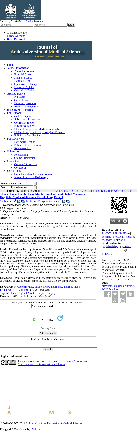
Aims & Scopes (23, 77)
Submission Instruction (27, 119)
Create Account (16, 35)
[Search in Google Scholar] (18, 202)
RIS (115, 233)
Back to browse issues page (116, 190)
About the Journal (24, 71)
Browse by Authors (25, 103)
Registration (21, 154)
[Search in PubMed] (23, 202)
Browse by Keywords (26, 106)
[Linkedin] (130, 294)
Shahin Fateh (7, 201)
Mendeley (112, 246)
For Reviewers (15, 138)
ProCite (117, 236)
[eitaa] (123, 300)
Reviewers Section (24, 141)
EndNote (124, 233)
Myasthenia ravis (23, 286)
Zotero (127, 246)
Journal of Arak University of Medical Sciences (55, 423)
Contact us (13, 161)
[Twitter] (115, 294)
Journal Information (18, 67)
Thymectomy (41, 286)
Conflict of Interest (24, 122)
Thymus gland (72, 286)
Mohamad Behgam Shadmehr (43, 201)
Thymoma (56, 286)
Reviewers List (22, 148)
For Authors (14, 112)
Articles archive (16, 93)
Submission (13, 151)
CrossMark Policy (24, 90)
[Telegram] (123, 294)
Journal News (22, 80)
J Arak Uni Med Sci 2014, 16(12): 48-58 (76, 190)
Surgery (51, 293)
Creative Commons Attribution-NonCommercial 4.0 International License (52, 363)
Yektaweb (37, 429)
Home (10, 64)
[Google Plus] (115, 300)
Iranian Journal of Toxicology (31, 177)
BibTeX (106, 233)
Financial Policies (24, 87)
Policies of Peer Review (27, 135)
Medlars (106, 236)
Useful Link (14, 170)
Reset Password (16, 39)
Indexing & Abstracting (20, 109)
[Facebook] (107, 294)
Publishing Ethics (24, 125)
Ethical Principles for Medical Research (36, 129)
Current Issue (21, 100)
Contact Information (25, 164)
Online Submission (25, 157)
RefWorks (119, 239)
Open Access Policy (25, 84)
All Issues (19, 96)
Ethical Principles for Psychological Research (39, 132)
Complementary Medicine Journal (33, 173)
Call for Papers (22, 116)
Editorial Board (23, 74)
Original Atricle (26, 293)
